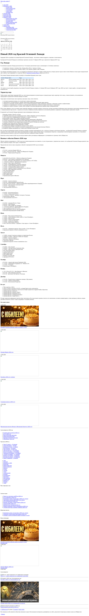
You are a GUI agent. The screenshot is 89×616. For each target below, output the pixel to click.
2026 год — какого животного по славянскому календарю (14, 576)
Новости (5, 468)
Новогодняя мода (7, 466)
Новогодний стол (7, 465)
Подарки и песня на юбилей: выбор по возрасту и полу (14, 327)
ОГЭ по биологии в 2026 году (10, 501)
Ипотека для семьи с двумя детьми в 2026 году (14, 502)
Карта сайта (21, 609)
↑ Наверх (3, 614)
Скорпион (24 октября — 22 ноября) (12, 453)
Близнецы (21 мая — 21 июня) (10, 447)
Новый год (6, 480)
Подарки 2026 (4, 543)
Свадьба (5, 470)
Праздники (6, 476)
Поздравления (6, 475)
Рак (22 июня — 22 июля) (9, 448)
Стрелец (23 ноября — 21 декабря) (11, 454)
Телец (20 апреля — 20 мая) (9, 445)
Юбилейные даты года (8, 439)
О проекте (15, 609)
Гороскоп (5, 461)
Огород (5, 469)
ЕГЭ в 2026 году (7, 434)
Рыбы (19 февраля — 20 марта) (10, 458)
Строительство (6, 473)
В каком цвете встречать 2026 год (11, 432)
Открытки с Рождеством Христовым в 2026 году (15, 514)
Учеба (4, 483)
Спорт (4, 471)
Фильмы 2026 (4, 568)
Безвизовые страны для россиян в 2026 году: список (15, 498)
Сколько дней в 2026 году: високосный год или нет (13, 603)
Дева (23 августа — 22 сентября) (11, 450)
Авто (4, 460)
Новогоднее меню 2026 (8, 436)
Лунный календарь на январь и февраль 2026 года (15, 507)
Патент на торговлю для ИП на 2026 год (13, 496)
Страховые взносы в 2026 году (8, 401)
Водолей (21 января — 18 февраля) (11, 456)
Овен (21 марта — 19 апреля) (10, 444)
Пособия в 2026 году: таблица (8, 377)
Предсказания (6, 478)
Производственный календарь (10, 437)
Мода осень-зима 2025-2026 (9, 435)
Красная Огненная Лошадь (33, 73)
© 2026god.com (4, 609)
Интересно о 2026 (7, 463)
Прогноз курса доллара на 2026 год (11, 505)
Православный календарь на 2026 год (9, 607)
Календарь (5, 464)
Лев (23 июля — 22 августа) (10, 449)
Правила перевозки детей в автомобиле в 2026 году (15, 506)
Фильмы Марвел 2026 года (7, 352)
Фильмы (5, 481)
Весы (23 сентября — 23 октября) (11, 451)
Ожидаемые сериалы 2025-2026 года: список (14, 500)
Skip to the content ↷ (5, 1)
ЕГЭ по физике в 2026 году (9, 497)
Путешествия (6, 479)
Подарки (5, 474)
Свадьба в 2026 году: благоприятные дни (10, 579)
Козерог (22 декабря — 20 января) (11, 455)
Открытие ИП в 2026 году (9, 503)
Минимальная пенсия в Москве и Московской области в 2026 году (16, 426)
